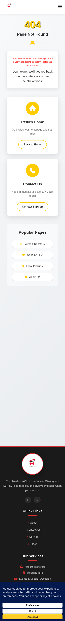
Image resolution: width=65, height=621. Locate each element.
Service (33, 536)
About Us (34, 277)
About (33, 522)
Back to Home (33, 144)
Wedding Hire (34, 255)
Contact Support (32, 206)
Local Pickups (34, 266)
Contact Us (33, 529)
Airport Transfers (35, 244)
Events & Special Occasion (35, 578)
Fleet (34, 543)
